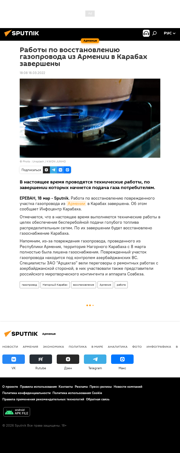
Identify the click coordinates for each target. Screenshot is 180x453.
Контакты (66, 386)
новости (10, 346)
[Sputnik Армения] (23, 37)
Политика (78, 346)
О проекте (10, 386)
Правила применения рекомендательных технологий (43, 399)
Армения (105, 284)
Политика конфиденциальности (26, 393)
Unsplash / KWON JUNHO (49, 161)
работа (121, 284)
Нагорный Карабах (55, 284)
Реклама (81, 386)
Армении (76, 203)
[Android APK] (17, 412)
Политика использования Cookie (77, 393)
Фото (137, 346)
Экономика (53, 346)
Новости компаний (128, 386)
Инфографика (158, 346)
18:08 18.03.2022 (32, 73)
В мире (97, 346)
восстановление (83, 284)
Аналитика (118, 346)
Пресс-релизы (101, 386)
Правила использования (38, 386)
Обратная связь (97, 399)
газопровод (29, 284)
